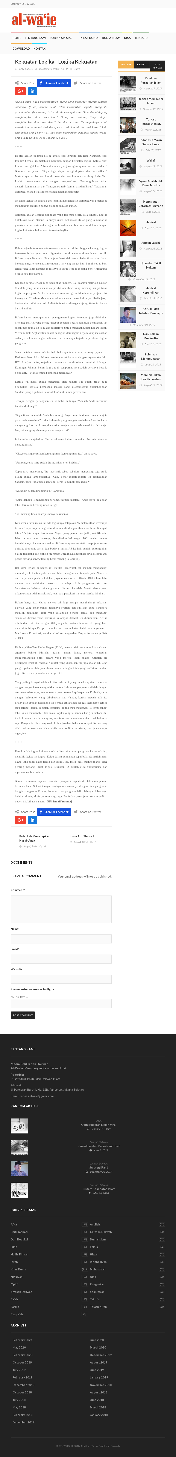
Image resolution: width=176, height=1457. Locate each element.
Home (16, 38)
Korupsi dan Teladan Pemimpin (150, 311)
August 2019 (98, 1362)
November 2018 (101, 1385)
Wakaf (151, 160)
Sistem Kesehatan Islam (99, 1189)
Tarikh (15, 1306)
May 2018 (19, 1407)
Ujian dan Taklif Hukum (151, 265)
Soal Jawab (97, 1292)
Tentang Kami (35, 38)
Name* (15, 929)
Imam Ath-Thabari (82, 836)
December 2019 (101, 1355)
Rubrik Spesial (61, 38)
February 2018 (22, 1415)
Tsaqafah (17, 1314)
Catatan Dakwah (99, 1163)
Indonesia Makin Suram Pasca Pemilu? (151, 144)
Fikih (14, 1247)
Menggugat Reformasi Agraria (150, 204)
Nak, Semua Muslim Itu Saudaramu (151, 338)
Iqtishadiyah (98, 1262)
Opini (99, 1120)
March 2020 (98, 1347)
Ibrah (14, 1262)
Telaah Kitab (98, 1306)
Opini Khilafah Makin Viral (98, 1124)
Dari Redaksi (19, 1239)
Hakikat (151, 222)
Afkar (14, 1224)
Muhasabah (97, 1269)
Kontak (39, 48)
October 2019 (22, 1362)
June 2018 (97, 1400)
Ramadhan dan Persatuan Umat (99, 1146)
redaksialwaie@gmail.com (37, 1096)
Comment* (18, 890)
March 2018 (98, 1407)
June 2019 (97, 1370)
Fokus (94, 1247)
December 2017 (23, 1422)
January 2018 (99, 1415)
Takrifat (95, 1299)
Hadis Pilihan (19, 1254)
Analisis (95, 1224)
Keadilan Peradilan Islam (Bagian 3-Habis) (151, 83)
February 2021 (22, 1340)
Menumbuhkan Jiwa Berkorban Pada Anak (150, 379)
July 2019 (19, 1370)
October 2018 (22, 1392)
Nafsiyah (17, 1277)
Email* (15, 949)
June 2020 (97, 1340)
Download (21, 48)
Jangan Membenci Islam (151, 101)
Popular (126, 64)
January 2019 (99, 1377)
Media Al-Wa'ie (50, 68)
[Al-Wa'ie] (35, 20)
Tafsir (14, 1299)
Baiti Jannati (19, 1232)
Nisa (127, 38)
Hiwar (94, 1254)
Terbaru (141, 38)
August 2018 (98, 1392)
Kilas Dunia (89, 38)
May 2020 (19, 1347)
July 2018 (19, 1400)
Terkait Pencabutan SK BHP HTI (151, 124)
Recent (141, 64)
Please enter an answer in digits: (33, 989)
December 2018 (23, 1385)
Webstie (17, 969)
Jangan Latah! (150, 242)
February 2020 (22, 1355)
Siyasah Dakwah (99, 1142)
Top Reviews (157, 66)
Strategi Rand (98, 1167)
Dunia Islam (111, 38)
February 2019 (22, 1377)
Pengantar (97, 1284)
